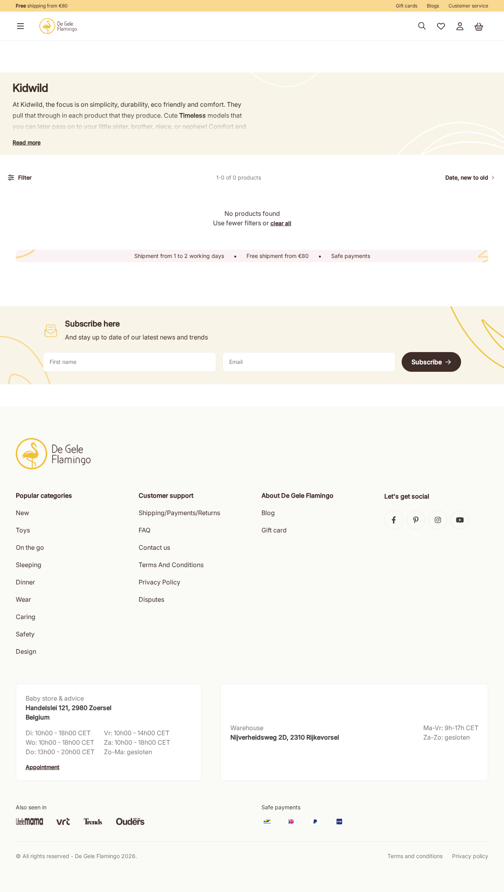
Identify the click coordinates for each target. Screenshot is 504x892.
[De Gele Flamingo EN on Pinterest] (415, 519)
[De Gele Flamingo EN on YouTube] (459, 519)
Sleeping (28, 565)
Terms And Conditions (171, 565)
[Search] (422, 26)
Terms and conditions (415, 856)
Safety (25, 634)
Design (26, 651)
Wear (23, 599)
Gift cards (406, 6)
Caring (25, 617)
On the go (30, 547)
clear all (281, 223)
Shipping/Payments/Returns (179, 513)
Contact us (154, 547)
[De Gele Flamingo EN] (58, 26)
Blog (268, 513)
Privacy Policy (159, 582)
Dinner (25, 582)
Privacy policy (470, 856)
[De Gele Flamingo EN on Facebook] (393, 519)
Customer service (468, 6)
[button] (19, 26)
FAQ (144, 530)
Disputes (151, 599)
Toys (23, 530)
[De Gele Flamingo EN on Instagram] (437, 519)
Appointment (42, 767)
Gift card (274, 530)
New (22, 513)
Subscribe (426, 362)
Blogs (433, 6)
